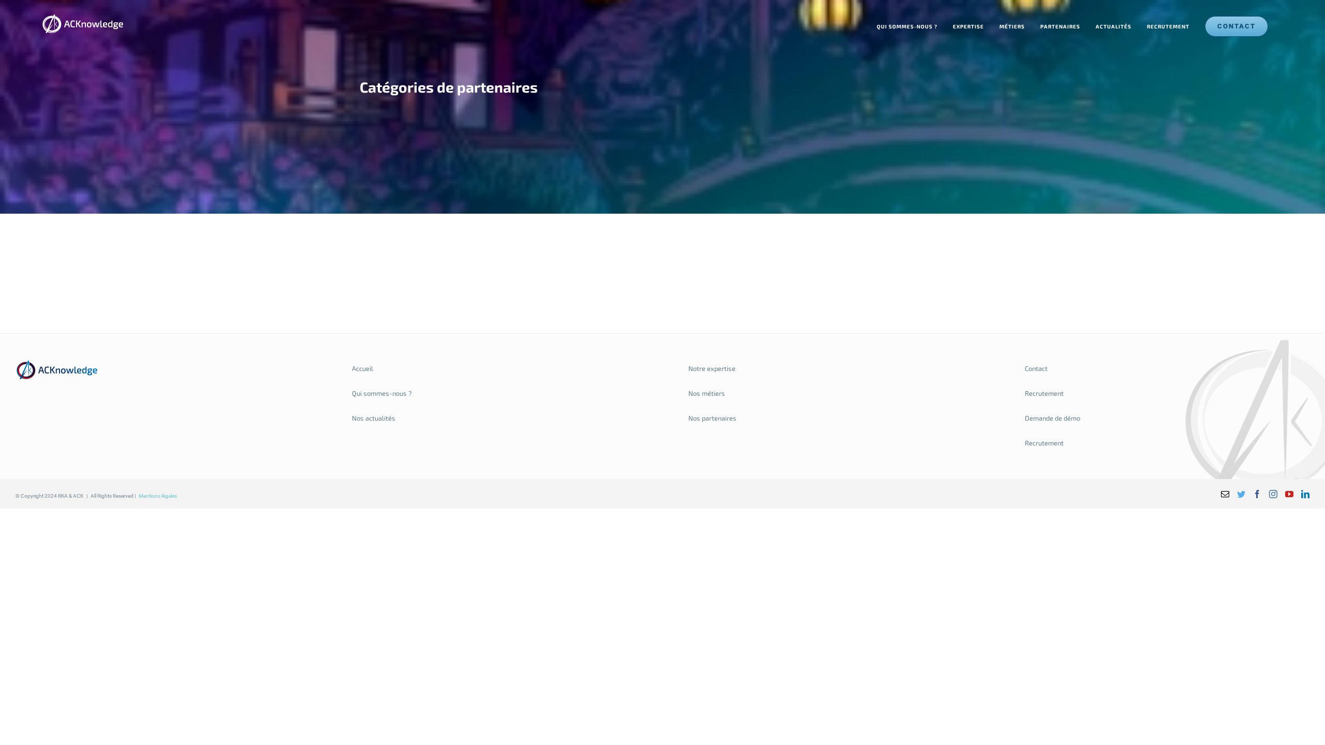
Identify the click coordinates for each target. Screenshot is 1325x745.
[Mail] (1225, 494)
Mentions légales (158, 496)
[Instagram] (1273, 494)
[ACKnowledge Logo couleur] (57, 363)
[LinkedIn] (1305, 494)
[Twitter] (1241, 494)
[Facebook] (1257, 494)
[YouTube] (1289, 494)
